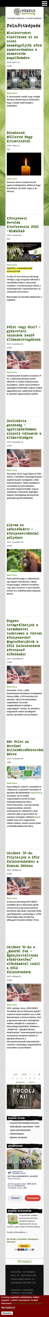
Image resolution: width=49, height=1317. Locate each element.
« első (14, 1075)
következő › (21, 1082)
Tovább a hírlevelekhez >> (17, 1232)
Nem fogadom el (8, 1308)
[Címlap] (24, 15)
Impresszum (16, 1290)
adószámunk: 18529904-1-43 (23, 1283)
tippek (37, 817)
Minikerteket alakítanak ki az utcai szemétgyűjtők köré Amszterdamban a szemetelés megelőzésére (24, 45)
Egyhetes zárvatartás (18, 1138)
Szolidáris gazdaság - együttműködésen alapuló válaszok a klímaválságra (24, 429)
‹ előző (24, 1075)
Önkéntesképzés (17, 1134)
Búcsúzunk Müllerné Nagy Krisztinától (20, 137)
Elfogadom (7, 1313)
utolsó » (32, 1082)
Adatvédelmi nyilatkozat (27, 1303)
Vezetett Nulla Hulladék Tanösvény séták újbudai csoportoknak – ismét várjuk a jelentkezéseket (24, 1126)
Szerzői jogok (27, 1293)
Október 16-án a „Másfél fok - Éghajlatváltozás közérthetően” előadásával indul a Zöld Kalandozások (23, 959)
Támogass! (24, 1261)
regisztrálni (35, 793)
